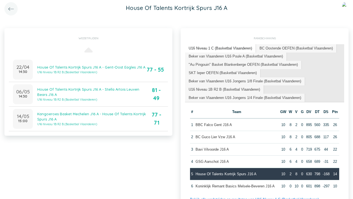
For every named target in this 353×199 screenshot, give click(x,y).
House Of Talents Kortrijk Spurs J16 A (226, 174)
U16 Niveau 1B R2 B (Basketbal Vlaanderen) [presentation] (224, 89)
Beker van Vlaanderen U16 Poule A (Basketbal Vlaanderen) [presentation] (236, 56)
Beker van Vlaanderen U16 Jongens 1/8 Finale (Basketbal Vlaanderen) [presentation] (245, 81)
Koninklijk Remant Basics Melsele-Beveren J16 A (235, 186)
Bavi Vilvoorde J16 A (212, 149)
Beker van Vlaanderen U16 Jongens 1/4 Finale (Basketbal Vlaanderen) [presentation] (245, 98)
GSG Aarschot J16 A (212, 161)
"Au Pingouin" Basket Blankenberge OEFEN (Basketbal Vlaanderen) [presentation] (243, 64)
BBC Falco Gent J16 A (214, 125)
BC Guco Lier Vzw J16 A (215, 137)
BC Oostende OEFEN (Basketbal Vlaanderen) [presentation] (296, 48)
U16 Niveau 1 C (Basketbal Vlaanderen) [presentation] (220, 48)
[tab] (220, 48)
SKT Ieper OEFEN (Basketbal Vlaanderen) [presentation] (223, 73)
